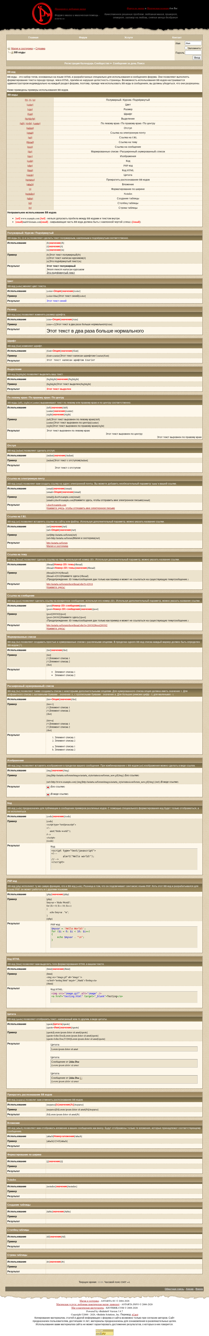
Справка (40, 48)
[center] (36, 123)
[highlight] (30, 118)
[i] (30, 99)
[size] (30, 109)
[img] (30, 156)
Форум (83, 37)
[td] (30, 203)
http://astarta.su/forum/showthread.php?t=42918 (70, 583)
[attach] (30, 184)
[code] (30, 160)
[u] (33, 99)
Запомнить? (195, 48)
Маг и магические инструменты (87, 1307)
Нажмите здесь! (56, 587)
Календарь (87, 63)
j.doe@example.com (56, 504)
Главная (33, 37)
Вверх (199, 1289)
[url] (30, 137)
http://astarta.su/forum (57, 542)
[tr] (30, 207)
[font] (30, 113)
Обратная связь (174, 1289)
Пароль (180, 52)
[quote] (30, 174)
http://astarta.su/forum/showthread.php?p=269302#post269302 (77, 625)
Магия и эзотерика (22, 48)
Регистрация (72, 63)
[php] (30, 165)
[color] (30, 104)
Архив (189, 1289)
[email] (30, 132)
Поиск (141, 63)
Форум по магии (135, 8)
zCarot (135, 1314)
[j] (30, 189)
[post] (30, 146)
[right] (29, 123)
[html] (30, 170)
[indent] (30, 128)
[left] (22, 123)
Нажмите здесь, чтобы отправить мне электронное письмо (81, 508)
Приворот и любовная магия (70, 9)
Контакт (177, 37)
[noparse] (30, 179)
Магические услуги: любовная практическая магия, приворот (87, 1304)
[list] (30, 151)
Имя (178, 43)
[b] (26, 99)
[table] (30, 198)
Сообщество (101, 63)
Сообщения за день (125, 63)
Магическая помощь (158, 8)
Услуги (129, 37)
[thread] (30, 142)
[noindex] (30, 193)
